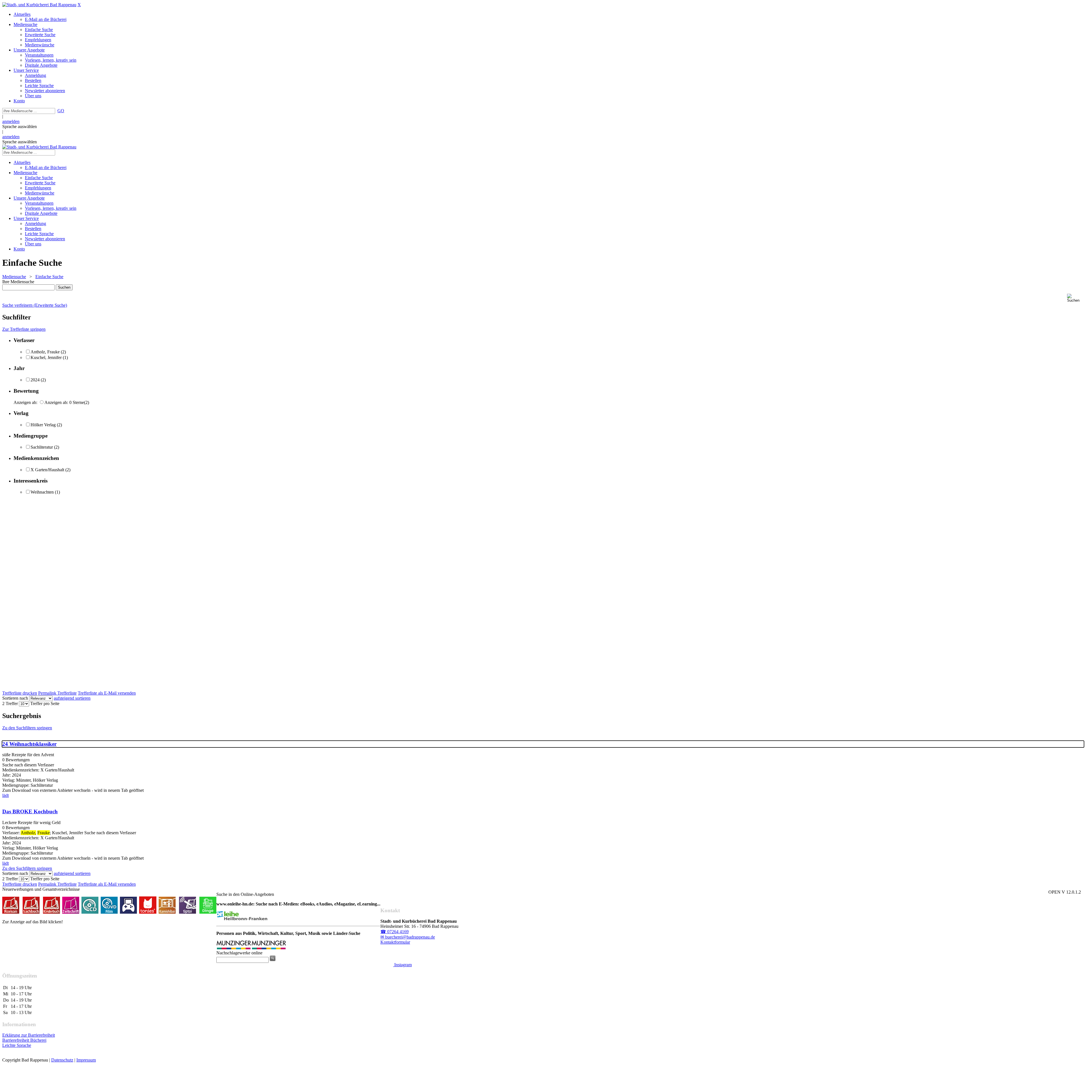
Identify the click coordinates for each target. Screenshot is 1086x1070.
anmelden (11, 121)
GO (60, 110)
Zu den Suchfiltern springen (27, 727)
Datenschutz (62, 1060)
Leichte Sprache (16, 1045)
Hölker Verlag (43, 424)
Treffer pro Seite (44, 703)
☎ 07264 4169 (394, 931)
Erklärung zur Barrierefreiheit (28, 1035)
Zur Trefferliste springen (24, 329)
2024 (35, 379)
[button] (1075, 298)
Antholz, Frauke (45, 351)
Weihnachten (42, 492)
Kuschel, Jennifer (46, 357)
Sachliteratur (42, 447)
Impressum (86, 1060)
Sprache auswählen (19, 126)
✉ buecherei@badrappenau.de (407, 937)
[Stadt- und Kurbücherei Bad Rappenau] (39, 4)
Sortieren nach (15, 698)
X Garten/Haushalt (47, 469)
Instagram (402, 964)
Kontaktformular (395, 942)
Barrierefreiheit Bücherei (24, 1040)
